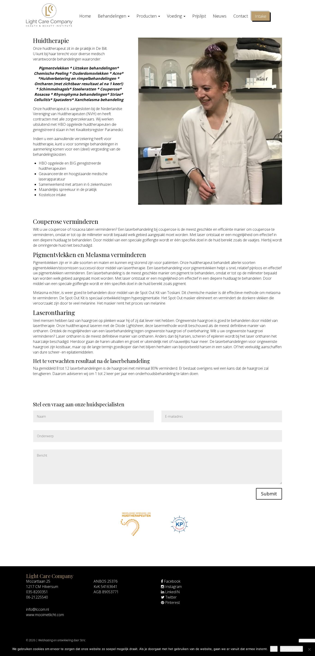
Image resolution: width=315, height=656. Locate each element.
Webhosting (45, 640)
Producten (147, 16)
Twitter (170, 597)
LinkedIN (172, 591)
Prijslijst (199, 16)
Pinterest (172, 602)
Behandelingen (112, 16)
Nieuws (219, 16)
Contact (240, 16)
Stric (82, 640)
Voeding (175, 16)
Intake (260, 16)
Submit (269, 494)
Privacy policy (291, 649)
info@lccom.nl (37, 609)
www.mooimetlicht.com (45, 614)
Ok (274, 649)
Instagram (173, 586)
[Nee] (309, 649)
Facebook (171, 581)
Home (85, 16)
